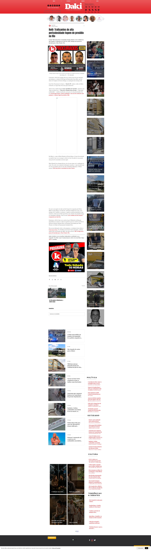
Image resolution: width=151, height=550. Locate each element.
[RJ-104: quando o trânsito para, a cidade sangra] (57, 293)
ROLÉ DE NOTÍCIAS (52, 275)
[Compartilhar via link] (58, 279)
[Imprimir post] (61, 279)
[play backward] (47, 19)
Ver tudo (83, 285)
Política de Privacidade (56, 548)
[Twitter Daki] (55, 5)
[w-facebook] (89, 540)
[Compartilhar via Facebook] (49, 279)
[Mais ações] (84, 25)
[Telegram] (48, 5)
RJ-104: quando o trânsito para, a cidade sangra (56, 301)
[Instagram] (92, 540)
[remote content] (66, 189)
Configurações (140, 548)
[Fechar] (149, 548)
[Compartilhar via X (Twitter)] (52, 279)
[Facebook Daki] (50, 5)
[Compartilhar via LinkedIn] (55, 279)
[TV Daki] (52, 5)
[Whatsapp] (59, 5)
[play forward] (103, 19)
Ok (146, 548)
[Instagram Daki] (57, 5)
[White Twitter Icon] (95, 540)
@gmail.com (58, 12)
